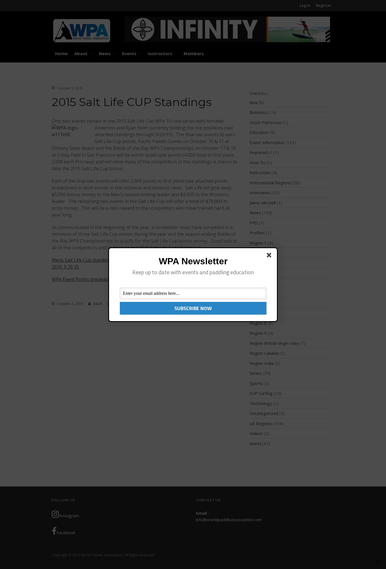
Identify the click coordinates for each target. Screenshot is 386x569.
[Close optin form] (270, 256)
